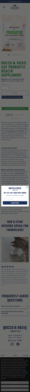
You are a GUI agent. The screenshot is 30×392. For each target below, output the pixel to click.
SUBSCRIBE (15, 203)
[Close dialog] (27, 187)
